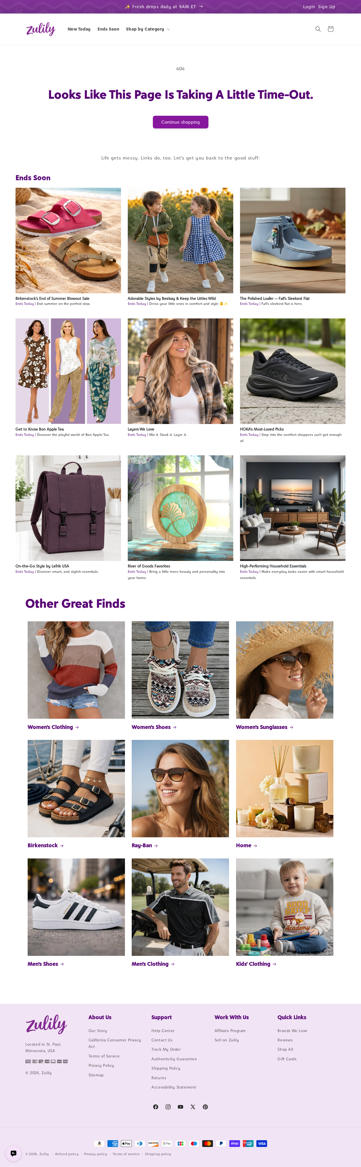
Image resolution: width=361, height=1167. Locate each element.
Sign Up (327, 6)
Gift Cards (287, 1059)
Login (309, 6)
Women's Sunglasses (261, 727)
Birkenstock (43, 845)
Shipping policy (158, 1154)
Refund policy (67, 1154)
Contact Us (161, 1040)
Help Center (163, 1030)
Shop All (285, 1049)
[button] (147, 29)
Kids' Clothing (253, 964)
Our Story (98, 1030)
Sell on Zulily (227, 1040)
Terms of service (126, 1154)
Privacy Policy (101, 1065)
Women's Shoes (151, 727)
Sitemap (96, 1075)
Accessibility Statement (173, 1087)
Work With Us (232, 1017)
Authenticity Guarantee (174, 1059)
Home (243, 845)
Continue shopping (180, 122)
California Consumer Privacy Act (115, 1043)
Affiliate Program (230, 1030)
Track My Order (166, 1049)
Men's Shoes (43, 964)
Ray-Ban (142, 845)
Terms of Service (104, 1056)
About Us (100, 1017)
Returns (158, 1078)
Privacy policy (95, 1154)
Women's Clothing (50, 727)
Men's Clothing (150, 964)
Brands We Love (292, 1030)
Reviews (285, 1040)
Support (161, 1017)
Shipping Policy (165, 1068)
